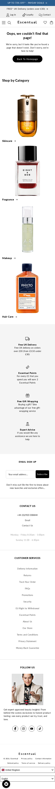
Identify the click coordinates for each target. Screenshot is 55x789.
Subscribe (42, 474)
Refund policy (13, 763)
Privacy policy (27, 758)
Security (27, 601)
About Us (27, 621)
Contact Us (27, 525)
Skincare (7, 140)
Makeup (7, 258)
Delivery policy (44, 763)
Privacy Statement (27, 641)
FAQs (27, 588)
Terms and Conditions (27, 634)
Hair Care (8, 316)
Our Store (27, 628)
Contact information (43, 758)
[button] (3, 22)
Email (27, 520)
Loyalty (29, 14)
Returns (27, 575)
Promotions (27, 595)
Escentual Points (27, 615)
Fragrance (8, 199)
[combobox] (27, 770)
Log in (13, 14)
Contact (47, 14)
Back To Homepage (27, 59)
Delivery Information (27, 568)
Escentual (14, 758)
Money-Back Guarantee (27, 648)
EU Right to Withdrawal (27, 608)
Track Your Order (27, 582)
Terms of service (28, 763)
